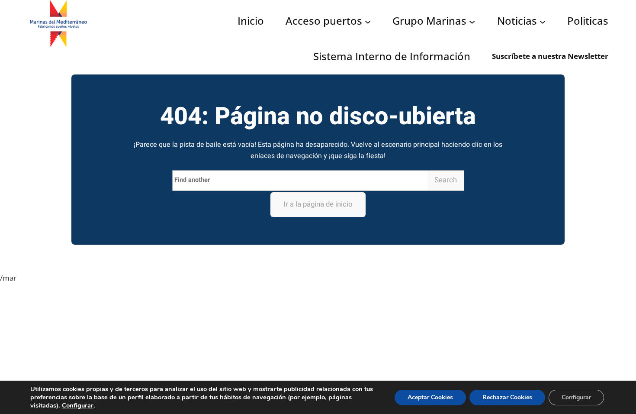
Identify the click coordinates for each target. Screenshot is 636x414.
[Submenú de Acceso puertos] (368, 22)
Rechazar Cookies (507, 397)
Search (445, 180)
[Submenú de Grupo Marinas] (472, 22)
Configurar (77, 405)
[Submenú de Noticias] (543, 22)
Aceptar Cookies (430, 397)
